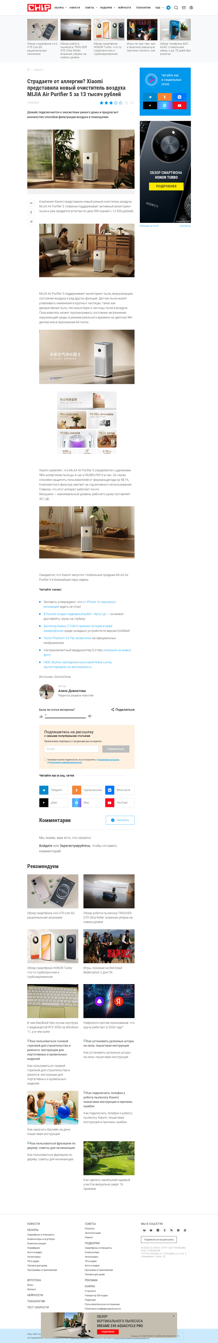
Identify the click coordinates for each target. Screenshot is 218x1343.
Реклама (91, 1280)
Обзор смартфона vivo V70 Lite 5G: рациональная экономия (42, 49)
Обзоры (59, 7)
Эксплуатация (93, 1233)
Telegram (56, 790)
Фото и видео (34, 1252)
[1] (41, 716)
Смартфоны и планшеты (40, 1234)
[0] (90, 716)
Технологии (143, 7)
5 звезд (120, 103)
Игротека (34, 1280)
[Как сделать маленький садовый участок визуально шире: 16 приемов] (109, 1158)
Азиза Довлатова (72, 691)
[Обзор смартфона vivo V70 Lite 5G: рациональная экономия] (52, 891)
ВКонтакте (123, 790)
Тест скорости (38, 1307)
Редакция (90, 1299)
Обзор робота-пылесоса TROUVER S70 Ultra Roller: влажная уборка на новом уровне (73, 50)
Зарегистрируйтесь (75, 846)
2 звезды (106, 103)
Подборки (106, 7)
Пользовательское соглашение (102, 1304)
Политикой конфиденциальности (65, 762)
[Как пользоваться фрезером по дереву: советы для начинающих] (52, 1145)
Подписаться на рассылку (159, 1239)
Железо (31, 1289)
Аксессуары (34, 1256)
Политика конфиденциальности (103, 1308)
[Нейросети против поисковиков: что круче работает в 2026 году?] (109, 1001)
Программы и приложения (42, 1270)
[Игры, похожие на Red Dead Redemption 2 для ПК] (109, 946)
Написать (123, 820)
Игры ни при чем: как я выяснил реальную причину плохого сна (141, 47)
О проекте (90, 1291)
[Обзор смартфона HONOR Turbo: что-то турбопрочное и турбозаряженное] (52, 946)
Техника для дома (37, 1265)
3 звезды (111, 103)
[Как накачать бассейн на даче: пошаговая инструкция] (52, 1108)
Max (86, 802)
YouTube (122, 802)
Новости (75, 7)
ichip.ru (90, 1286)
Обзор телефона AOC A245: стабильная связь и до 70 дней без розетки (175, 49)
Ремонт (89, 1237)
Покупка (90, 1228)
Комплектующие (36, 1243)
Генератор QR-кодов (96, 1295)
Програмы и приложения (99, 1270)
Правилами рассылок (108, 760)
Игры (30, 1285)
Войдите (45, 846)
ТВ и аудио (33, 1261)
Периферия (33, 1248)
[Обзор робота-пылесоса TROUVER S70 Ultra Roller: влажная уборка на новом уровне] (109, 891)
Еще (157, 7)
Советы (89, 7)
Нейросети (124, 7)
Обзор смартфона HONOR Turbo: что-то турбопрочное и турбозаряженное (108, 49)
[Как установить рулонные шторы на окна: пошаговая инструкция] (109, 1043)
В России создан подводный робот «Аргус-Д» (75, 614)
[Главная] (28, 69)
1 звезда (101, 103)
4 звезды (115, 103)
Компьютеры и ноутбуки (41, 1239)
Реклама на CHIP (149, 226)
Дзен (54, 802)
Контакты (185, 226)
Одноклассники (93, 790)
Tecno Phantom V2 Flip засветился (67, 638)
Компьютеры (92, 1252)
